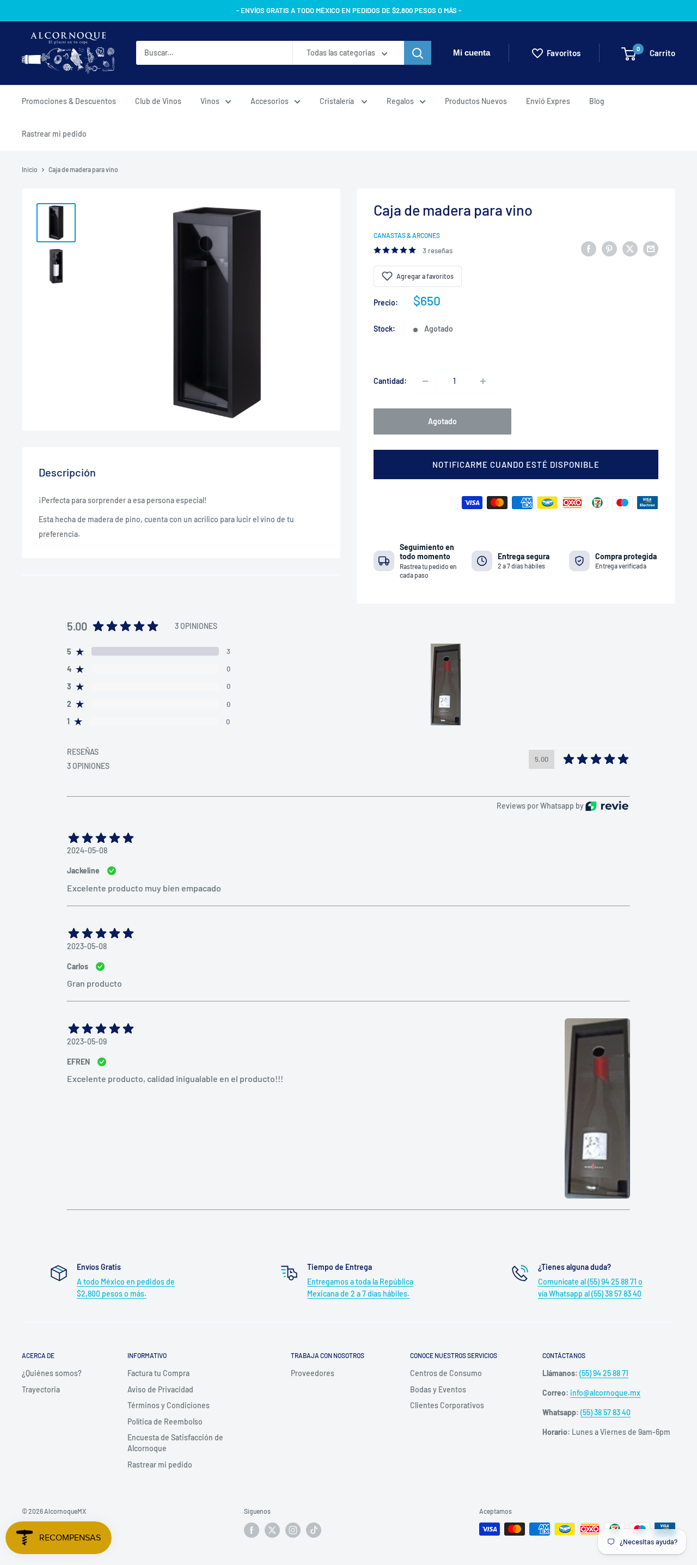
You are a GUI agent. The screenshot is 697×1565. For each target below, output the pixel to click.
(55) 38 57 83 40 (605, 1412)
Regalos (400, 101)
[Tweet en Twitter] (630, 248)
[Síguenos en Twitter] (272, 1530)
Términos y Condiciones (168, 1405)
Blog (596, 101)
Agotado (442, 421)
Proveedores (312, 1373)
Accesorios (269, 101)
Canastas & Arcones (407, 235)
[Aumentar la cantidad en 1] (483, 381)
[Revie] (607, 806)
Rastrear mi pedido (54, 133)
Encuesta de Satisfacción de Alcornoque (175, 1443)
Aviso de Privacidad (160, 1389)
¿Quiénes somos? (52, 1373)
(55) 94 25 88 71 (603, 1373)
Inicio (30, 169)
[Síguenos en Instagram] (293, 1530)
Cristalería (338, 101)
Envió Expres (548, 101)
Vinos (209, 101)
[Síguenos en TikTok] (313, 1530)
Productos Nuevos (476, 101)
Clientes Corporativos (447, 1405)
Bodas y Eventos (438, 1389)
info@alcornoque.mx (605, 1392)
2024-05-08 (87, 850)
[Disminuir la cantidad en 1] (425, 381)
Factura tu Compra (158, 1373)
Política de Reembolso (165, 1421)
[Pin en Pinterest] (609, 248)
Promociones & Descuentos (69, 101)
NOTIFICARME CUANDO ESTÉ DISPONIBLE (516, 464)
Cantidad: (390, 381)
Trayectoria (41, 1389)
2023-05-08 (87, 946)
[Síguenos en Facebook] (251, 1530)
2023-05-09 (87, 1041)
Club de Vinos (158, 101)
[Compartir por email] (650, 248)
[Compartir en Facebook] (588, 248)
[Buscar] (417, 53)
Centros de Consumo (446, 1373)
